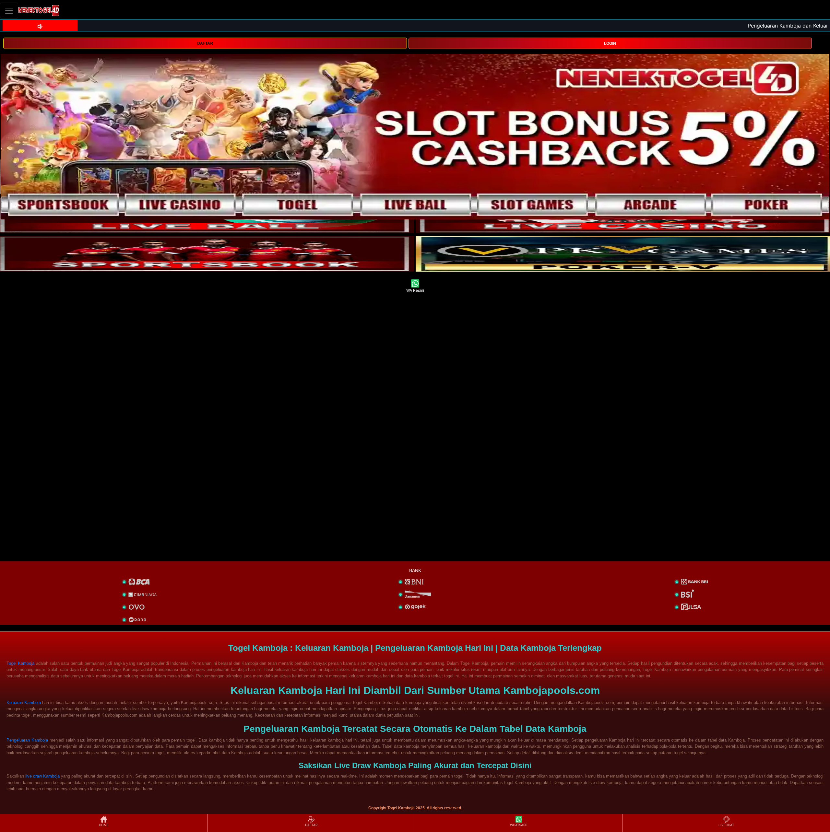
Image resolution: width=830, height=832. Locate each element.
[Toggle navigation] (9, 10)
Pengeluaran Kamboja (27, 740)
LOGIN (610, 43)
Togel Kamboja (20, 663)
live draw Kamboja (42, 776)
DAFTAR (205, 43)
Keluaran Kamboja (23, 702)
